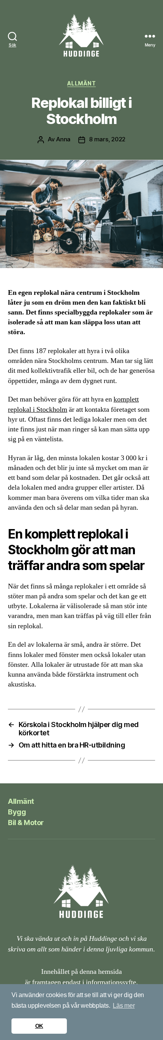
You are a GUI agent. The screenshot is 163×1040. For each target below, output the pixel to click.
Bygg (17, 812)
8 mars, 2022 (107, 139)
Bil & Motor (26, 822)
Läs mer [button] (124, 1005)
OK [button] (39, 1026)
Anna (63, 139)
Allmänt (81, 83)
